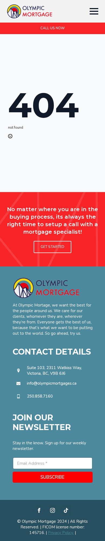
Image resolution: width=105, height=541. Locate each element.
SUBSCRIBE (52, 477)
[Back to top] (91, 528)
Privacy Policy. (61, 532)
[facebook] (39, 510)
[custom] (66, 510)
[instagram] (52, 510)
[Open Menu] (94, 11)
